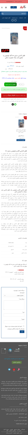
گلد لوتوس (4, 101)
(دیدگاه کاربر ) (10, 62)
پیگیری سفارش (12, 431)
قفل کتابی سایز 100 (10, 101)
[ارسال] (1, 13)
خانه (25, 18)
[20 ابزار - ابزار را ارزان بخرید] (23, 7)
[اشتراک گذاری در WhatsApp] (15, 104)
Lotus (22, 101)
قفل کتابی (16, 101)
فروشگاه (23, 429)
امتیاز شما (22, 293)
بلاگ (7, 431)
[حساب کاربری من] (2, 7)
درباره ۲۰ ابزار (6, 429)
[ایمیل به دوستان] (13, 104)
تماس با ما (19, 431)
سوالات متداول (17, 429)
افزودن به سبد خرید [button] (21, 140)
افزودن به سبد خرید (10, 84)
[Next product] (15, 20)
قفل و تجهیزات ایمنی (6, 18)
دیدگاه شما (21, 299)
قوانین (11, 429)
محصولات (21, 18)
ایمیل (22, 319)
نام (23, 312)
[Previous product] (13, 20)
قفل (19, 101)
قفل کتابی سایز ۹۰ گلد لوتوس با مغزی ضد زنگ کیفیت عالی (21, 131)
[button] (13, 7)
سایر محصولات (15, 18)
